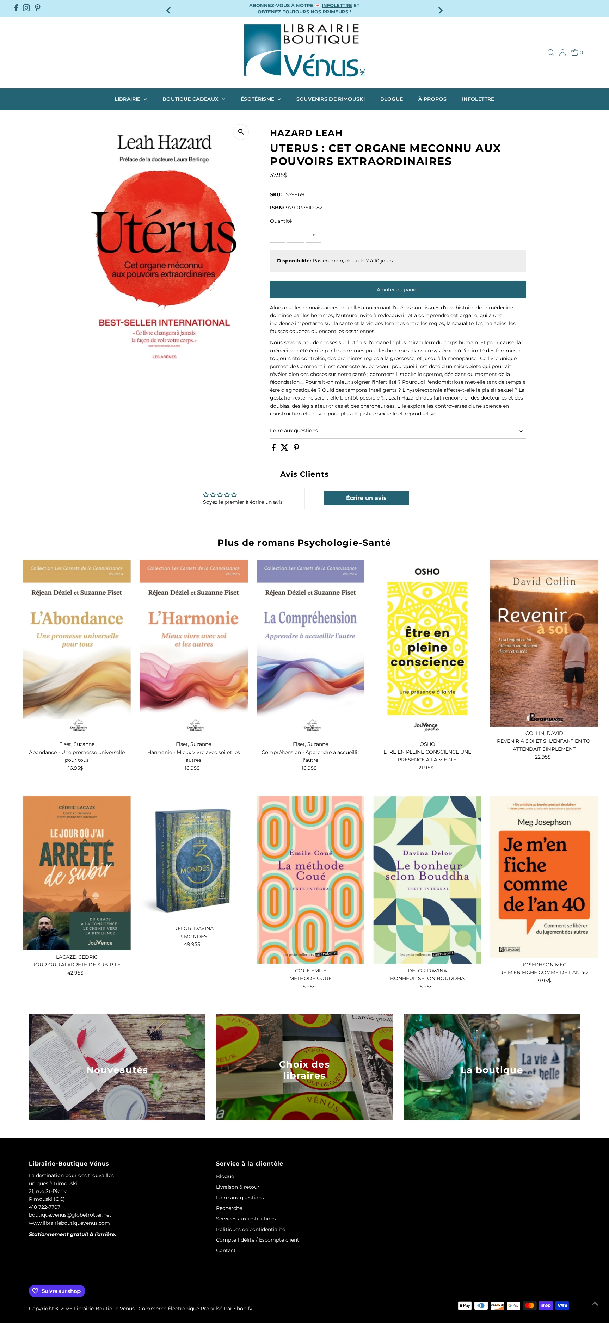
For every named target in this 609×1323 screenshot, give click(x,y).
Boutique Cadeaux (191, 99)
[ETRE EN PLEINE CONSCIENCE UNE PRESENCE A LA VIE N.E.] (427, 648)
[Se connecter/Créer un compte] (562, 52)
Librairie (128, 99)
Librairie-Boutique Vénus (104, 1308)
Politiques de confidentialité (250, 1229)
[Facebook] (16, 8)
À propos (432, 99)
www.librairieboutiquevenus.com (69, 1223)
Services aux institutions (246, 1219)
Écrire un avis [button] (366, 498)
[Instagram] (26, 8)
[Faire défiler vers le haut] (595, 1304)
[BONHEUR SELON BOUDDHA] (427, 880)
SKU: (276, 194)
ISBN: (277, 207)
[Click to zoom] (241, 132)
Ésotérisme (258, 99)
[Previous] (169, 8)
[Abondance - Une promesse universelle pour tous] (77, 648)
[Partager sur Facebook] (274, 449)
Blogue (391, 99)
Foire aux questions (294, 430)
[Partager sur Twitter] (285, 449)
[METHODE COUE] (311, 880)
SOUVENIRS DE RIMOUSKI (330, 99)
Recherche (229, 1208)
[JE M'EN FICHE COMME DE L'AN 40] (544, 877)
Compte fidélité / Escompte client (257, 1240)
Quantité (281, 221)
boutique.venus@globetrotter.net (70, 1215)
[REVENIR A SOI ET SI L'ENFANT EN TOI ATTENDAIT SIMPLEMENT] (544, 643)
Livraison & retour (237, 1187)
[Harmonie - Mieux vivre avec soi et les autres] (194, 648)
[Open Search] (551, 52)
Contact (226, 1250)
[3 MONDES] (194, 859)
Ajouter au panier (398, 289)
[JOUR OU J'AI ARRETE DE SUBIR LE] (77, 873)
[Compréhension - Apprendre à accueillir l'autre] (311, 648)
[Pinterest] (37, 8)
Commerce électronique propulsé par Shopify (195, 1308)
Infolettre (478, 99)
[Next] (440, 8)
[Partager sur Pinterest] (296, 449)
